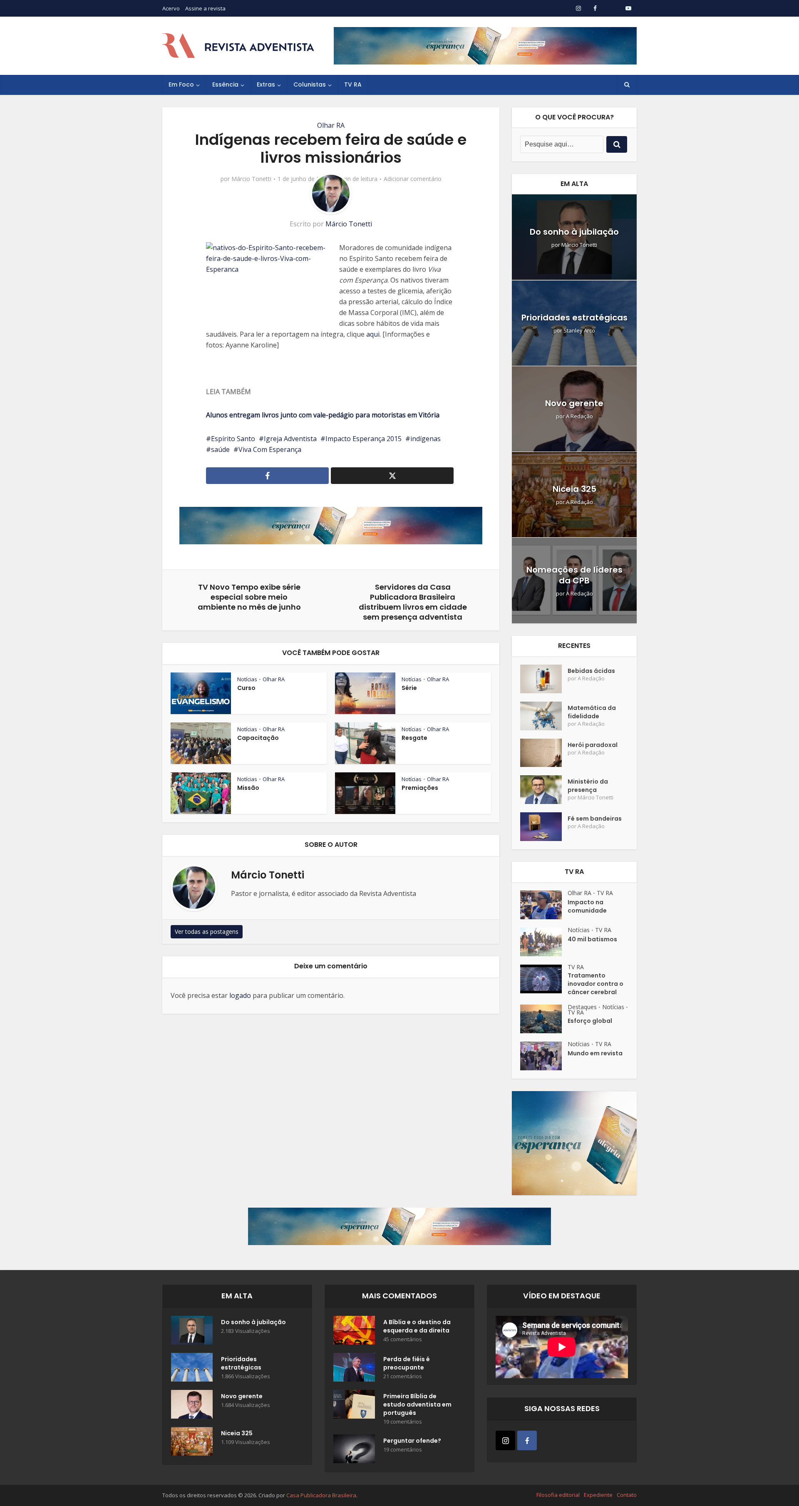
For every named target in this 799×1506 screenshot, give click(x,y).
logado (240, 995)
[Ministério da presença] (544, 789)
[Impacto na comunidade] (544, 905)
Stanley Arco (579, 330)
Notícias (247, 679)
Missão (248, 788)
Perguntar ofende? (412, 1441)
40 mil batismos (592, 939)
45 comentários (402, 1339)
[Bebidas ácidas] (544, 679)
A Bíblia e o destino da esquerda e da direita (417, 1326)
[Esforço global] (544, 1019)
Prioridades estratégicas (574, 317)
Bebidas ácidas (591, 671)
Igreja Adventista (290, 438)
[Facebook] (527, 1440)
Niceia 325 (574, 489)
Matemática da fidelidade (592, 712)
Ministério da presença (588, 785)
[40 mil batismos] (544, 942)
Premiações (420, 788)
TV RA (353, 84)
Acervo (171, 8)
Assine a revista (205, 8)
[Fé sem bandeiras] (544, 826)
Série (409, 688)
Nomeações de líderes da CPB (574, 575)
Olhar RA (331, 125)
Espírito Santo (233, 438)
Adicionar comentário (413, 179)
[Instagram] (505, 1440)
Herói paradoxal (593, 745)
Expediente (598, 1495)
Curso (246, 688)
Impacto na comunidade (587, 906)
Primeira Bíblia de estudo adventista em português (417, 1404)
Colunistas (309, 84)
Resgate (414, 738)
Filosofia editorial (558, 1495)
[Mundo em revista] (544, 1056)
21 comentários (402, 1376)
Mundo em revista (595, 1053)
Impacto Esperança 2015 (363, 438)
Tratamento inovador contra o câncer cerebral (595, 983)
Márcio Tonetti (251, 179)
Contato (627, 1495)
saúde (220, 449)
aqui (373, 334)
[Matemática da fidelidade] (544, 716)
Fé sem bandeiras (595, 818)
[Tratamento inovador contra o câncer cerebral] (544, 979)
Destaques (582, 1007)
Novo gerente (574, 403)
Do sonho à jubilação (574, 232)
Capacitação (258, 738)
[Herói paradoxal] (544, 753)
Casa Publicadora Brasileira (321, 1495)
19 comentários (402, 1421)
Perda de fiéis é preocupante (406, 1363)
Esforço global (590, 1021)
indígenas (425, 438)
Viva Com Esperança (269, 449)
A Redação (579, 416)
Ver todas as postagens (206, 931)
